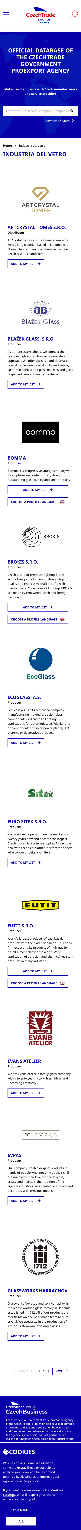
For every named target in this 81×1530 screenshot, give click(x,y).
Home (7, 145)
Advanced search (57, 121)
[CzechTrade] (40, 15)
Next (59, 1371)
